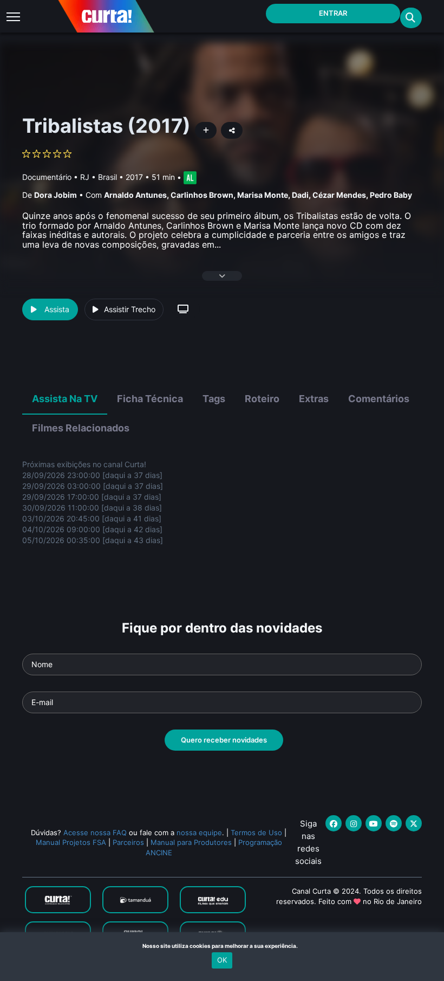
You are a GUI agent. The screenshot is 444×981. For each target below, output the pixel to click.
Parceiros (128, 842)
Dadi (300, 194)
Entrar (333, 13)
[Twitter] (414, 823)
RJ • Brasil (98, 177)
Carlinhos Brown (202, 194)
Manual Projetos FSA (71, 842)
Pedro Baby (391, 194)
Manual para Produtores (191, 842)
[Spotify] (394, 823)
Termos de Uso (256, 832)
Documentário (46, 177)
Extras (314, 398)
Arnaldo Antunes (135, 194)
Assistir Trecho (129, 309)
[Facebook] (333, 823)
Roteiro (262, 398)
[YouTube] (373, 823)
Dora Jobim (55, 194)
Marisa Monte (262, 194)
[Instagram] (353, 823)
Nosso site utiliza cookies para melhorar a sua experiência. (222, 946)
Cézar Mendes (339, 194)
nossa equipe (199, 832)
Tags (214, 398)
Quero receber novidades (224, 739)
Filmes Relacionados (80, 428)
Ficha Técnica (150, 398)
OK (222, 960)
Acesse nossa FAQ (95, 832)
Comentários (378, 398)
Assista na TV (64, 398)
